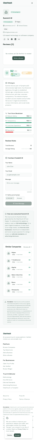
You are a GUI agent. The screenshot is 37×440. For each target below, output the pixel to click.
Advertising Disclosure (10, 385)
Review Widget (7, 369)
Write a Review (18, 58)
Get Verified (6, 366)
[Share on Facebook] (11, 39)
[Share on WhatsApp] (4, 39)
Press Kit (22, 396)
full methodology (21, 223)
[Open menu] (32, 3)
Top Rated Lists (8, 350)
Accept (17, 435)
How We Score (7, 380)
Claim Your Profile (8, 363)
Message (8, 179)
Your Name (8, 163)
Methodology (7, 377)
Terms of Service (24, 399)
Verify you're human (13, 195)
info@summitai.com (11, 32)
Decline (9, 435)
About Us (6, 396)
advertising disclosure (12, 236)
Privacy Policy (7, 399)
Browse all (27, 247)
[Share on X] (8, 39)
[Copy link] (18, 39)
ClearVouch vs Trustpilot (10, 388)
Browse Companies (9, 347)
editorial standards (18, 234)
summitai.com (9, 25)
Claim (18, 22)
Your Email (8, 171)
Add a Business (7, 352)
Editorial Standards (9, 382)
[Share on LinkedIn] (15, 39)
